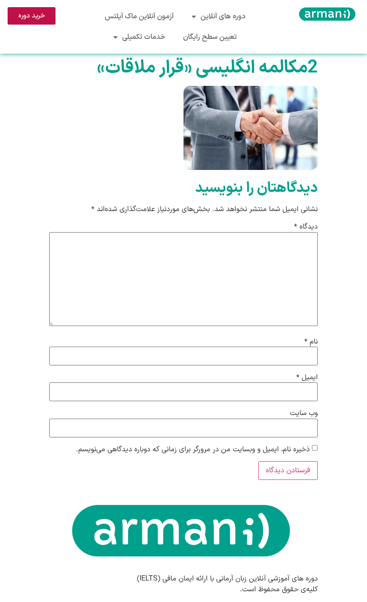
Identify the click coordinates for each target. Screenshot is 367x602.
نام (311, 341)
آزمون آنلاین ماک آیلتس (139, 16)
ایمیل (307, 377)
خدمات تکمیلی (143, 37)
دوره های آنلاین (223, 16)
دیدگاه (306, 226)
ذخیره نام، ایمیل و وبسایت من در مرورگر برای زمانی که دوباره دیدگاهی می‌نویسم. (193, 449)
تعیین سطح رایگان (210, 37)
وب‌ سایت (304, 413)
